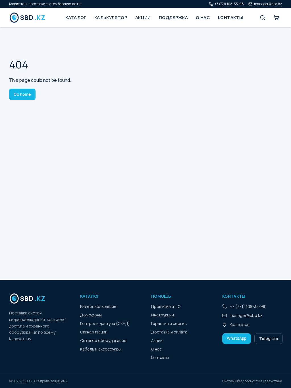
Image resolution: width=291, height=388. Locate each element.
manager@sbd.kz (268, 4)
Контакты (230, 17)
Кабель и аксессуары (100, 349)
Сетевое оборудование (103, 340)
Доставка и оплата (169, 332)
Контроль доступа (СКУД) (105, 323)
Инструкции (162, 315)
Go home (22, 94)
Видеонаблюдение (98, 306)
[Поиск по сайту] (262, 17)
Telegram (268, 338)
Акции (143, 17)
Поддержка (173, 17)
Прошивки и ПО (165, 306)
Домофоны (91, 315)
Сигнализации (93, 332)
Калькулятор (110, 17)
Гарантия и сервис (169, 323)
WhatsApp (236, 338)
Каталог (75, 17)
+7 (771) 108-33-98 (229, 4)
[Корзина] (276, 17)
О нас (203, 17)
